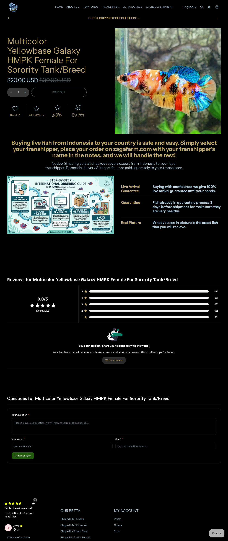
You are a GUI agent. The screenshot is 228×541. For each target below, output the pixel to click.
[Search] (202, 7)
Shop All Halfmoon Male (74, 531)
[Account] (209, 7)
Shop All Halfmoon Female (75, 537)
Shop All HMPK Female (74, 525)
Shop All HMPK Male (72, 519)
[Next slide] (217, 18)
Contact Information (18, 537)
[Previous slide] (8, 18)
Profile (117, 519)
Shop (117, 531)
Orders (118, 525)
